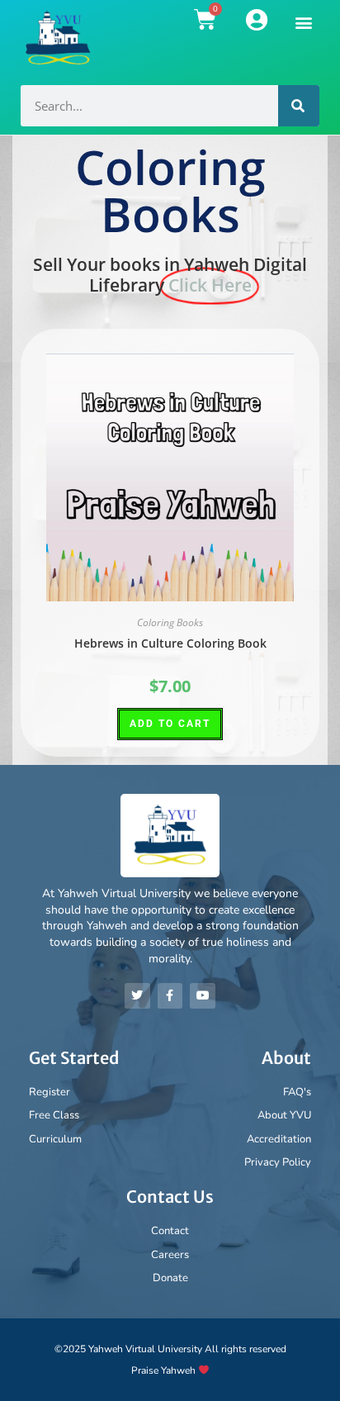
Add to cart (170, 723)
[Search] (298, 105)
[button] (304, 22)
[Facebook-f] (170, 996)
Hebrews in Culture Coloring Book (170, 643)
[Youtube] (202, 996)
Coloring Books (170, 622)
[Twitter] (137, 996)
